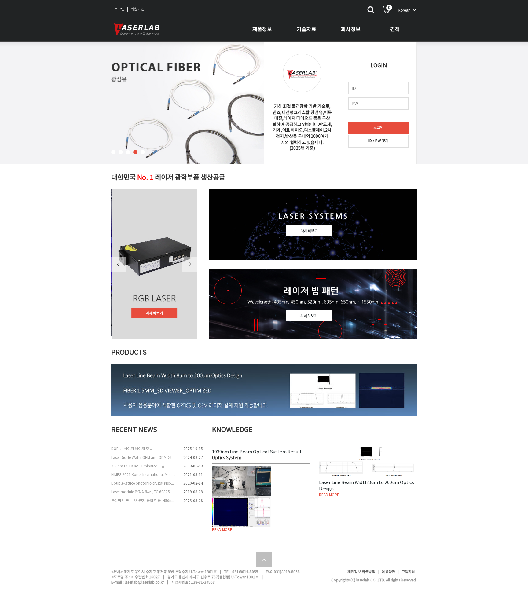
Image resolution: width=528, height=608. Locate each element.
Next (189, 264)
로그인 (119, 9)
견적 (395, 30)
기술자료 (306, 30)
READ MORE (222, 530)
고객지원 (408, 572)
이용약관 (388, 572)
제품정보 (262, 30)
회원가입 (137, 9)
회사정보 (351, 30)
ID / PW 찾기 (379, 141)
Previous (118, 264)
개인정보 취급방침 (361, 572)
